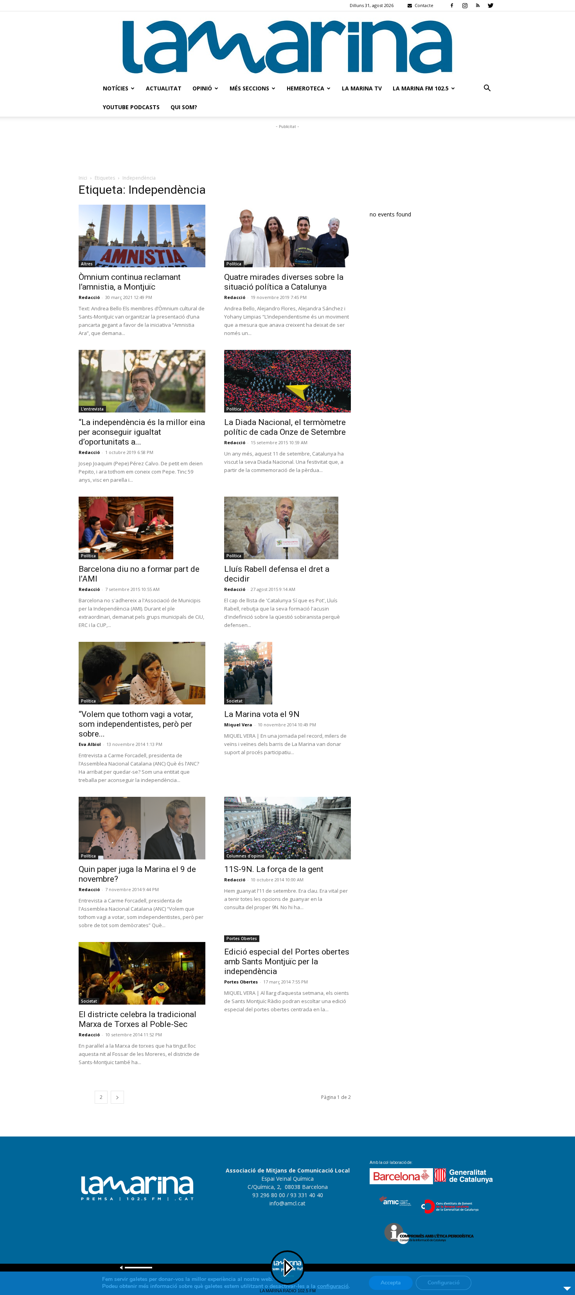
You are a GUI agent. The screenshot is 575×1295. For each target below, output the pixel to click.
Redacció (89, 297)
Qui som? (184, 107)
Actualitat (163, 88)
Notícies (115, 88)
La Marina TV (362, 88)
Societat (234, 701)
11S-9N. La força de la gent (273, 869)
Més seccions (249, 88)
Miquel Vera (238, 725)
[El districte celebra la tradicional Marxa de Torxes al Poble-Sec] (142, 973)
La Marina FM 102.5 (421, 88)
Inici (83, 178)
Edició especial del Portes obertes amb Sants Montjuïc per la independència (286, 961)
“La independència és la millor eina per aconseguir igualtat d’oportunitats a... (142, 432)
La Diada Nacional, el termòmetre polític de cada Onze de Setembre (285, 427)
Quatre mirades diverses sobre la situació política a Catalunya (283, 282)
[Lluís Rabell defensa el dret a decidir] (287, 528)
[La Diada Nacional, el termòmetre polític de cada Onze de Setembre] (287, 381)
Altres (87, 264)
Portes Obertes (241, 938)
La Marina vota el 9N (262, 714)
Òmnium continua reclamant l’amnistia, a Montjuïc (130, 282)
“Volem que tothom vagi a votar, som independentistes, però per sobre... (136, 724)
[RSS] (477, 5)
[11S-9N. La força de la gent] (287, 828)
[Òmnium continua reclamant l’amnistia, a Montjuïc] (142, 236)
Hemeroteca (305, 88)
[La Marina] (287, 45)
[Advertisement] (287, 148)
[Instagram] (465, 5)
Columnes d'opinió (245, 856)
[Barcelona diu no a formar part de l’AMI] (142, 528)
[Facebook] (452, 5)
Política (233, 264)
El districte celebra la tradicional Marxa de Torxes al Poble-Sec (137, 1019)
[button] (487, 89)
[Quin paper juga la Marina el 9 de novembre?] (142, 828)
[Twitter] (490, 5)
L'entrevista (92, 409)
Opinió (202, 88)
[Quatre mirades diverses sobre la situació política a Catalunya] (287, 236)
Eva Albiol (90, 744)
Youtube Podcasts (131, 107)
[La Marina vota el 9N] (287, 673)
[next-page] (117, 1097)
